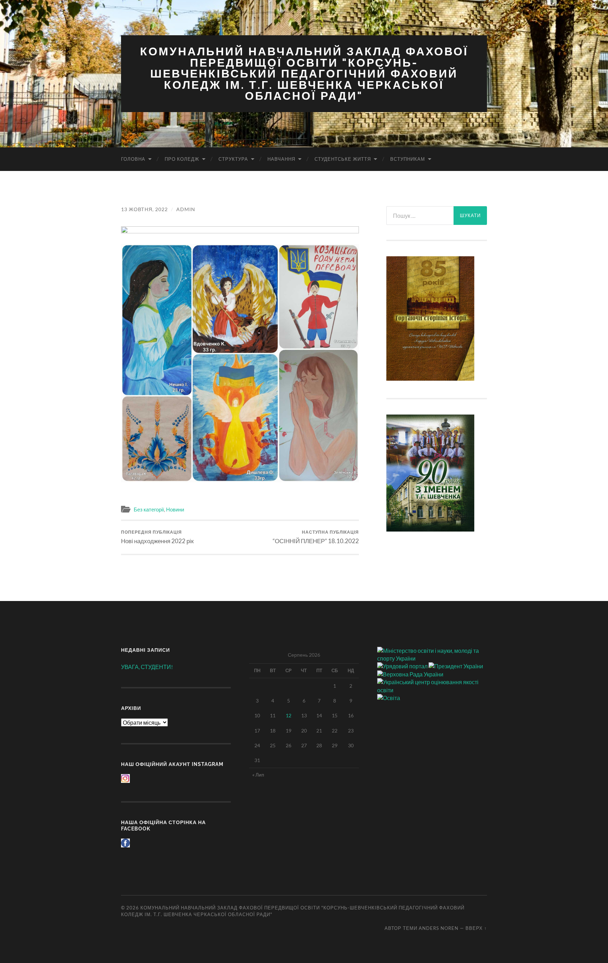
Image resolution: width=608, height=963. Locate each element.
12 (288, 715)
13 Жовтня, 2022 (144, 209)
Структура (233, 159)
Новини (175, 509)
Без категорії (149, 509)
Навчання (281, 159)
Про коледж (182, 159)
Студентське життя (343, 159)
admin (185, 209)
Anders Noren (438, 928)
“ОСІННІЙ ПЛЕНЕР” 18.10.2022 (316, 537)
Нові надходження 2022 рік (157, 537)
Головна (133, 159)
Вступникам (407, 159)
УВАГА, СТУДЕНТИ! (147, 666)
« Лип (258, 775)
